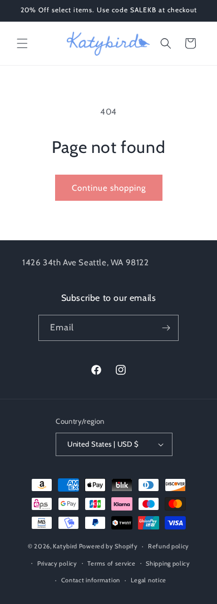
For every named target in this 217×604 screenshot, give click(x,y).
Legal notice (148, 580)
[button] (22, 43)
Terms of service (111, 563)
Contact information (90, 580)
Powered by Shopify (108, 546)
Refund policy (168, 546)
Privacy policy (57, 563)
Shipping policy (168, 563)
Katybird (65, 546)
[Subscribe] (166, 328)
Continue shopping (109, 188)
